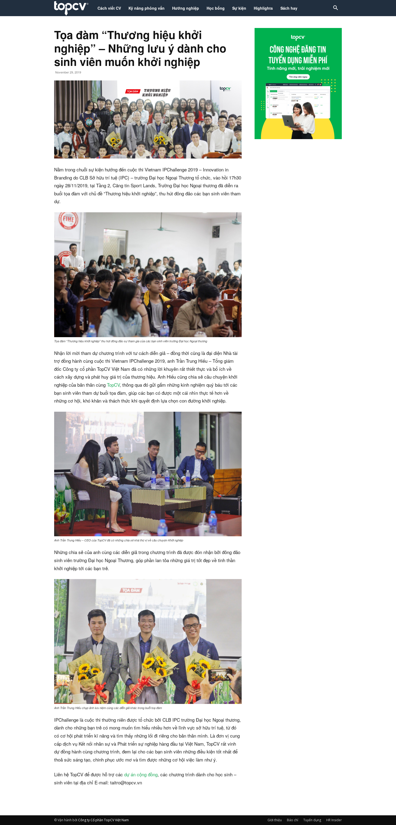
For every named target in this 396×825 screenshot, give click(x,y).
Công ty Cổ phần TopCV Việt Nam (103, 820)
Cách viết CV (109, 8)
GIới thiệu (275, 820)
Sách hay (288, 8)
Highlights (263, 8)
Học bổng (216, 8)
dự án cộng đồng (141, 774)
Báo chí (292, 820)
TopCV (113, 384)
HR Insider (334, 820)
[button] (335, 8)
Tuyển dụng (312, 820)
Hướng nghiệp (185, 8)
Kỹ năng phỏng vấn (146, 8)
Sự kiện (239, 8)
